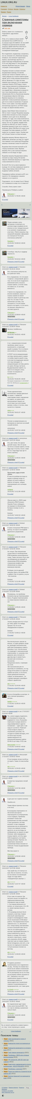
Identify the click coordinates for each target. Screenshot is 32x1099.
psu (9, 28)
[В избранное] (26, 32)
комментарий (13, 267)
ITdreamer (10, 194)
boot (5, 28)
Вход (28, 6)
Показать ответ (13, 261)
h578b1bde (11, 332)
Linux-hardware (13, 16)
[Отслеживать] (26, 37)
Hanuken (10, 241)
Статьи (10, 9)
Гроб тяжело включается (16, 1052)
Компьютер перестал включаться (19, 1043)
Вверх (28, 1087)
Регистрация (20, 6)
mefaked (10, 489)
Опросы (22, 9)
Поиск (9, 12)
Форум (16, 9)
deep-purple (11, 744)
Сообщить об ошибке (7, 1090)
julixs (9, 410)
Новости (4, 6)
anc (8, 683)
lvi (8, 377)
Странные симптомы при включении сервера (15, 22)
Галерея (4, 9)
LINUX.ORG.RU (9, 2)
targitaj (9, 701)
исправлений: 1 (24, 383)
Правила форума (13, 1087)
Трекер (3, 12)
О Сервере (5, 1087)
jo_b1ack (10, 989)
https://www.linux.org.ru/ (8, 1092)
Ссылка (5, 199)
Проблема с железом (15, 1069)
